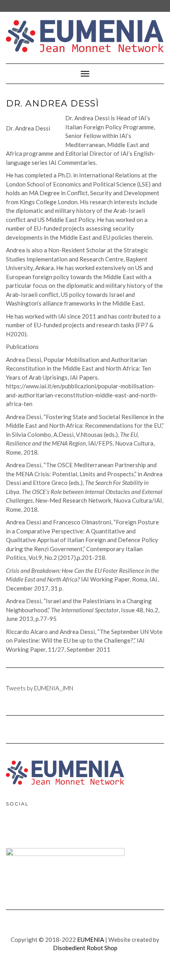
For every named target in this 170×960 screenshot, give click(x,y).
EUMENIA (90, 939)
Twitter (31, 829)
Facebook (14, 829)
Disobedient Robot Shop (85, 947)
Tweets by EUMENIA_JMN (39, 688)
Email (48, 829)
